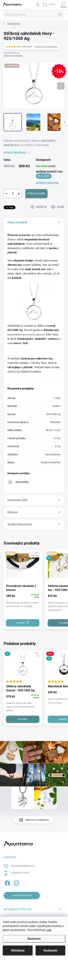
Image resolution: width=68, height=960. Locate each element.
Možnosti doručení (47, 183)
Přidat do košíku (36, 193)
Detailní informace (15, 152)
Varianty (21, 623)
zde (49, 930)
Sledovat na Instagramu (37, 820)
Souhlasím (50, 950)
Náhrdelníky (22, 482)
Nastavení (34, 938)
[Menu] (63, 4)
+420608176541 (20, 872)
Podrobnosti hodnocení (46, 46)
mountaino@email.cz (23, 865)
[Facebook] (7, 882)
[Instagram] (16, 882)
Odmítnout (17, 950)
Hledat (59, 14)
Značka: (13, 56)
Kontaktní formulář (22, 895)
